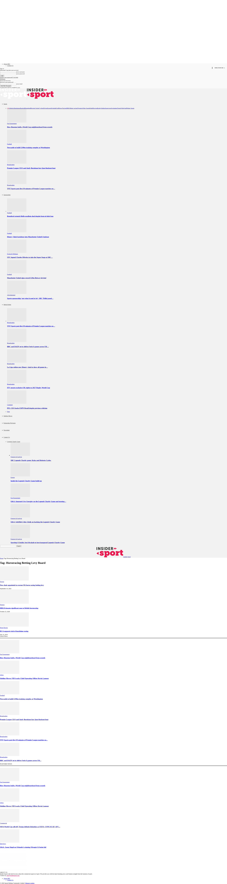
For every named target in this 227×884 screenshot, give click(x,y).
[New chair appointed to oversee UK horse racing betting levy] (14, 580)
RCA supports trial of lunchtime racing (14, 631)
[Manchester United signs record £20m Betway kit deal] (16, 273)
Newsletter (7, 430)
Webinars (2, 79)
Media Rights (7, 304)
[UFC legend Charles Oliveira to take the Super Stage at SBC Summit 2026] (16, 252)
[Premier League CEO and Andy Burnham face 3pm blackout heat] (16, 163)
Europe (13, 477)
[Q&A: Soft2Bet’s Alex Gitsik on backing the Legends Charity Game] (20, 517)
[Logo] (13, 98)
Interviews (3, 844)
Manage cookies (29, 883)
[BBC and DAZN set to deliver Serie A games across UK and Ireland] (16, 341)
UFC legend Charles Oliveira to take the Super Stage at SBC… (30, 257)
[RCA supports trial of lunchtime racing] (14, 626)
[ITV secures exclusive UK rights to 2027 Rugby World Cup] (16, 382)
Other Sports (86, 108)
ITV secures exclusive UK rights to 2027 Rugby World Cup (28, 388)
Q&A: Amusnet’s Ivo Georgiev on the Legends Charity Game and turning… (38, 501)
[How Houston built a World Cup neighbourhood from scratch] (16, 122)
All (8, 108)
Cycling (41, 108)
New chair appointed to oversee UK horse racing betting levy (22, 585)
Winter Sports (130, 108)
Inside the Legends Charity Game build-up (26, 481)
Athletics (11, 108)
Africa (2, 675)
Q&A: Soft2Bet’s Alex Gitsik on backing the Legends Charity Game (35, 522)
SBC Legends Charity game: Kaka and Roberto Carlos (31, 460)
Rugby (99, 108)
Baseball (22, 108)
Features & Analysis (16, 457)
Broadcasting (10, 164)
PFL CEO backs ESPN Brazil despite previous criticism (27, 408)
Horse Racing (62, 108)
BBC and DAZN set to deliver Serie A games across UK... (20, 760)
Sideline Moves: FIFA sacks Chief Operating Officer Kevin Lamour (24, 678)
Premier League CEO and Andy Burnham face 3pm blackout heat (31, 168)
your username (20, 72)
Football (53, 108)
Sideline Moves (8, 416)
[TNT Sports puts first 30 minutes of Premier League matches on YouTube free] (16, 183)
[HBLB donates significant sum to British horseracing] (14, 603)
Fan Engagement (12, 123)
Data (8, 411)
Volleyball (124, 108)
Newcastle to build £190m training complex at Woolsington (28, 147)
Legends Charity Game (13, 441)
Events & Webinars (12, 254)
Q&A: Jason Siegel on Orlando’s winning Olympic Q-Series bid (23, 847)
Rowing (95, 108)
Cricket (37, 108)
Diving (45, 108)
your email (19, 84)
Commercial (3, 823)
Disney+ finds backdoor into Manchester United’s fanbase (28, 237)
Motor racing (73, 108)
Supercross (108, 108)
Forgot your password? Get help (9, 77)
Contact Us (10, 65)
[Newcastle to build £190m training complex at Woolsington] (16, 142)
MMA (68, 108)
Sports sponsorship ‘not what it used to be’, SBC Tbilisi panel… (30, 298)
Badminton (17, 108)
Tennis (119, 108)
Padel (91, 108)
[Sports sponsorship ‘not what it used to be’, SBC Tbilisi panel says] (16, 293)
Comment (10, 405)
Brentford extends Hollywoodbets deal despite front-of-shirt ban (30, 216)
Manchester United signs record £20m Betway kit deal (26, 278)
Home (1, 558)
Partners (2, 605)
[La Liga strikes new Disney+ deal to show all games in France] (16, 362)
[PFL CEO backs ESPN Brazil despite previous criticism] (16, 403)
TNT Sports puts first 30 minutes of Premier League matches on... (24, 740)
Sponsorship (7, 195)
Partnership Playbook (10, 423)
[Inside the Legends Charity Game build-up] (20, 476)
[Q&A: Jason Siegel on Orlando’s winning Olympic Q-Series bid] (9, 842)
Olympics (80, 108)
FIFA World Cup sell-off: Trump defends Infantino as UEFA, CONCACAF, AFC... (30, 827)
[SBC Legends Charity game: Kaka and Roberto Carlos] (20, 455)
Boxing (33, 108)
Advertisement (11, 295)
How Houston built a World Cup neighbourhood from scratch (29, 127)
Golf (57, 108)
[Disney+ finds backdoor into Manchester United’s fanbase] (16, 232)
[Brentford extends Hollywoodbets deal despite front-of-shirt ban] (16, 211)
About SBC (7, 64)
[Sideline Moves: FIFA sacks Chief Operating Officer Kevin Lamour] (9, 673)
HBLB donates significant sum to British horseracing (19, 608)
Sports (5, 104)
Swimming (114, 108)
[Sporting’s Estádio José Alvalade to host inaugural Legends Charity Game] (20, 537)
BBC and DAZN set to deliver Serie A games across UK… (28, 347)
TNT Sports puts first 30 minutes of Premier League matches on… (31, 189)
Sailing (103, 108)
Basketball (28, 108)
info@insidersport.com (13, 875)
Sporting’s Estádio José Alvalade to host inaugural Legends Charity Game (38, 542)
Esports (49, 108)
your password (20, 74)
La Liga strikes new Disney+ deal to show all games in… (27, 367)
